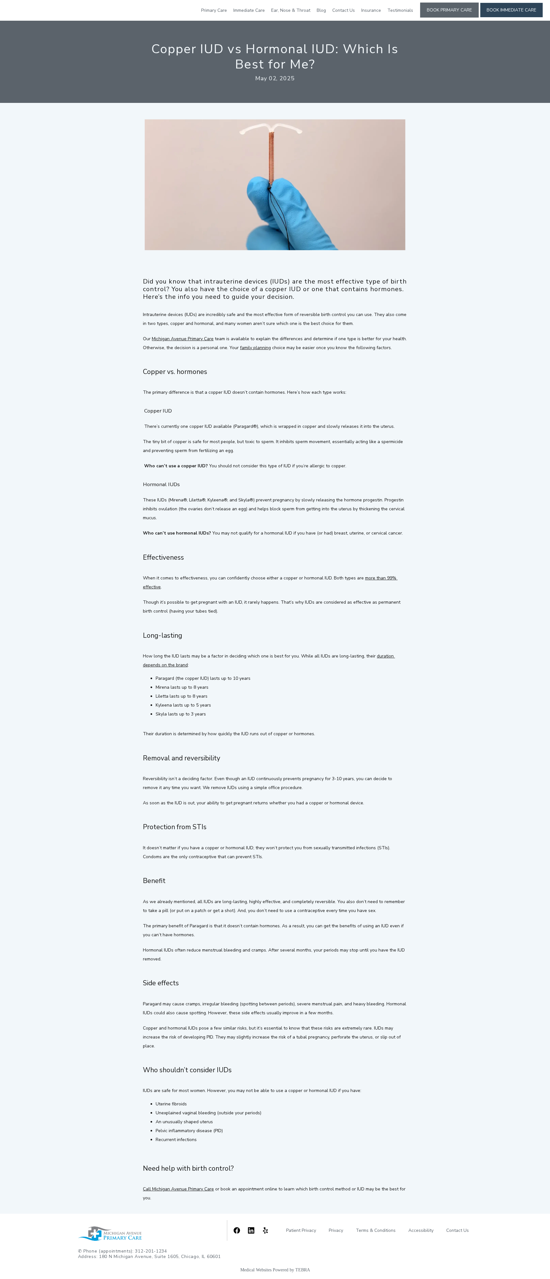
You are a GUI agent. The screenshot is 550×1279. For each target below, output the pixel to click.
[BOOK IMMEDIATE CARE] (511, 17)
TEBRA (302, 1270)
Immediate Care (249, 10)
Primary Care (214, 10)
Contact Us (343, 10)
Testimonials (400, 10)
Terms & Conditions (376, 1230)
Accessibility (421, 1230)
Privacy (336, 1230)
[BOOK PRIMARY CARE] (449, 17)
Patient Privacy (301, 1230)
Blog (321, 10)
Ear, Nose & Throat (290, 10)
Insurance (371, 10)
